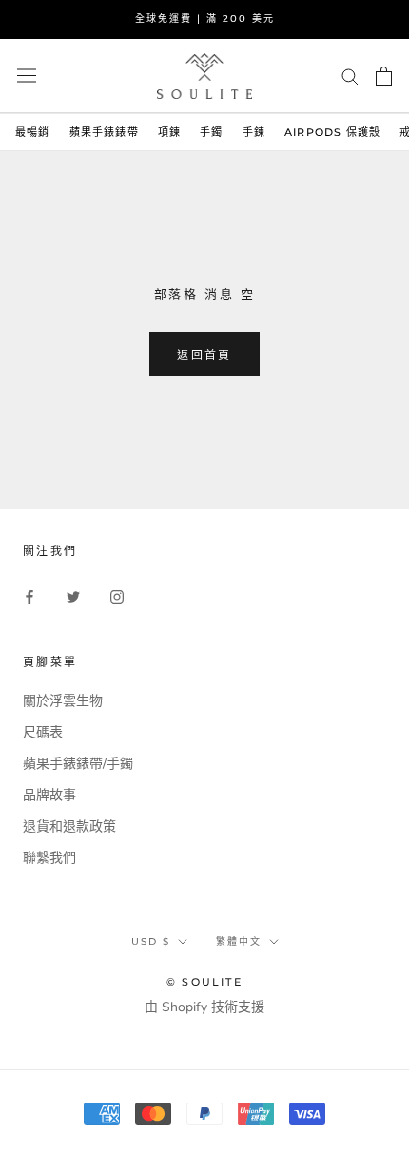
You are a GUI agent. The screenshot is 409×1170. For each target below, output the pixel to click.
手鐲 (211, 132)
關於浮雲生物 (63, 701)
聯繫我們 (49, 858)
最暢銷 (32, 132)
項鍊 (169, 132)
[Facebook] (29, 596)
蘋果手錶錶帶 (104, 132)
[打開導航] (26, 75)
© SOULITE (204, 981)
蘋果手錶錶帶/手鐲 (78, 764)
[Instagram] (117, 596)
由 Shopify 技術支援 (204, 1007)
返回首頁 (204, 355)
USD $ (150, 941)
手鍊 (254, 132)
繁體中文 (239, 941)
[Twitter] (73, 596)
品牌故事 (49, 795)
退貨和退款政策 (69, 826)
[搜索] (350, 75)
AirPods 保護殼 (332, 132)
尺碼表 (43, 732)
